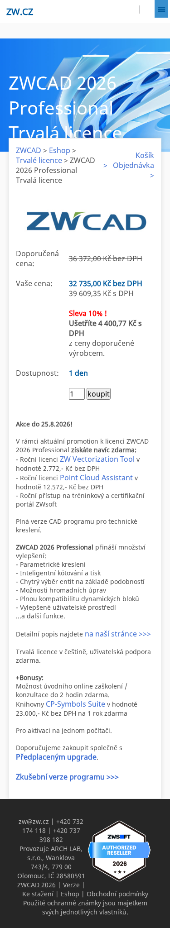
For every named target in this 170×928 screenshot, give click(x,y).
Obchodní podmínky (117, 894)
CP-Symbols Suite (75, 704)
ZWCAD (28, 150)
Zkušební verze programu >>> (67, 777)
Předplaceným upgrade (56, 757)
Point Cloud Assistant (96, 478)
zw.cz (19, 11)
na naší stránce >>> (118, 634)
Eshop (59, 150)
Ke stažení (37, 894)
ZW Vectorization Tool (97, 459)
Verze (71, 884)
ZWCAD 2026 (36, 884)
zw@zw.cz (34, 821)
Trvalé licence (39, 160)
